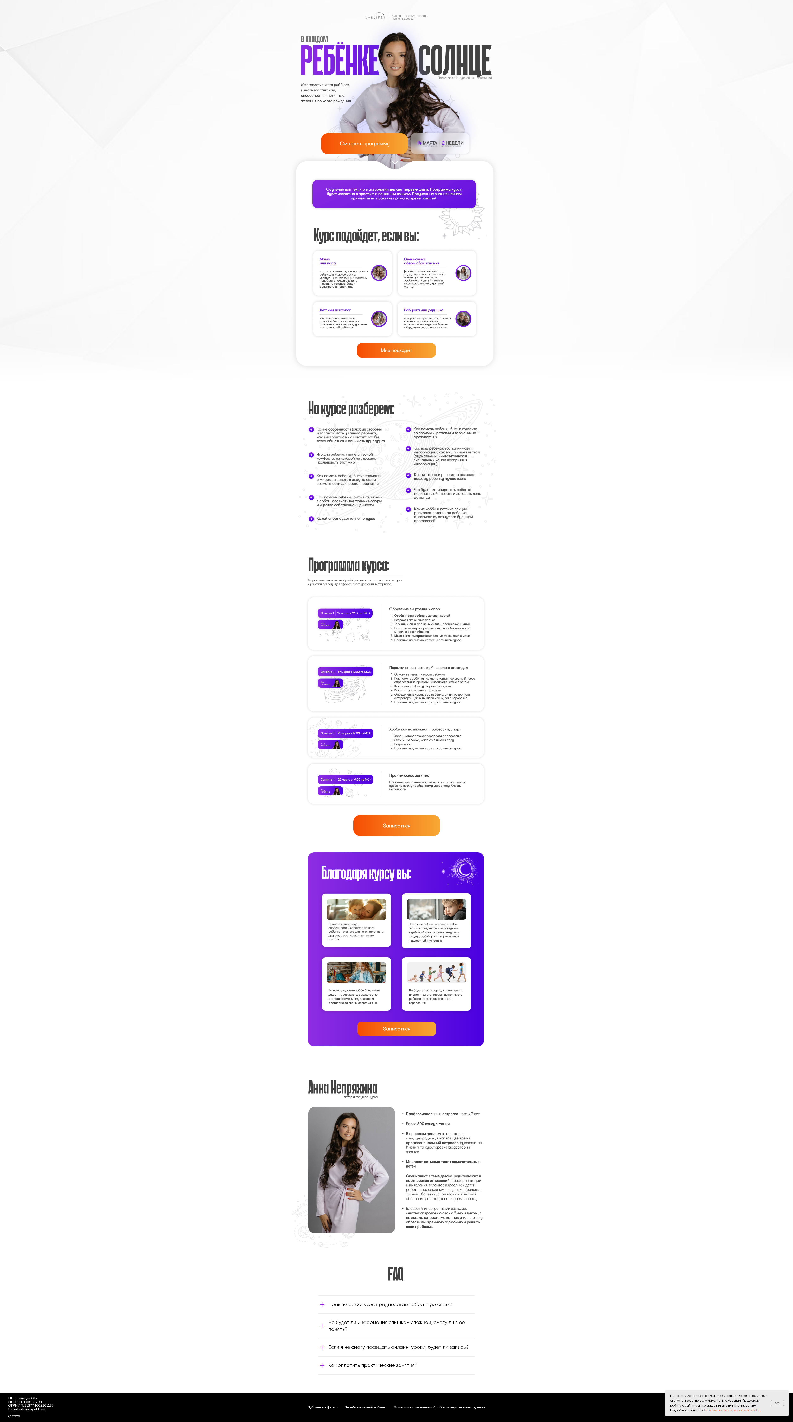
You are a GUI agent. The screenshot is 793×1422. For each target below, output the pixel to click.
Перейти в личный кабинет (366, 1407)
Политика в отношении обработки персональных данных (439, 1407)
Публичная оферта (323, 1407)
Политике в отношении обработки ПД (732, 1410)
